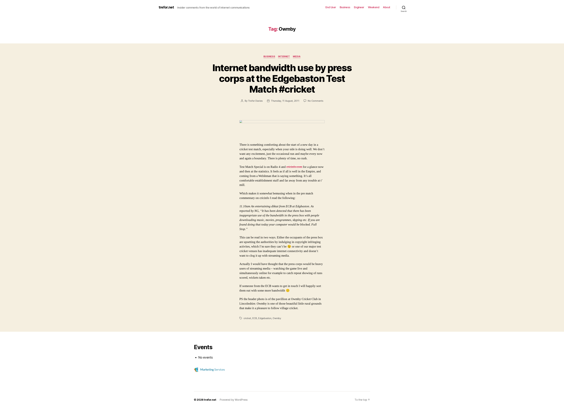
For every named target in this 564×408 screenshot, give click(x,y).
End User (330, 7)
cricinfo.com (294, 167)
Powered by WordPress (234, 399)
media (297, 56)
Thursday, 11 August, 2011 (285, 100)
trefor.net (166, 7)
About (386, 7)
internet (284, 56)
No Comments (315, 100)
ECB (254, 318)
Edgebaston (264, 318)
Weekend (373, 7)
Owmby (277, 318)
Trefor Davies (255, 100)
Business (345, 7)
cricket (247, 318)
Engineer (359, 7)
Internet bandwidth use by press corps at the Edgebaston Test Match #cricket (282, 78)
